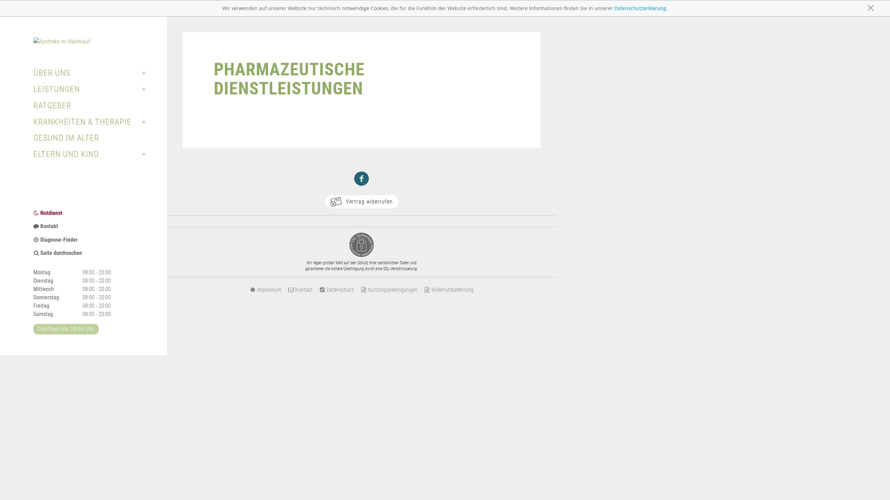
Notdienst (50, 213)
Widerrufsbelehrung (452, 289)
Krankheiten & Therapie (82, 122)
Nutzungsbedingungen (391, 289)
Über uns (51, 73)
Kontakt (48, 226)
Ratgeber (52, 105)
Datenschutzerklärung (640, 8)
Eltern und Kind (66, 154)
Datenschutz (339, 289)
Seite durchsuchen (60, 253)
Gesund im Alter (66, 138)
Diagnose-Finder (58, 239)
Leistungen (56, 89)
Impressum (268, 289)
